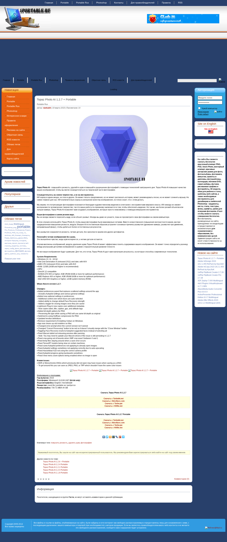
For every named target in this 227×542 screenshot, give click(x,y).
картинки (8, 243)
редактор (15, 246)
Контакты (118, 2)
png (14, 227)
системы (23, 246)
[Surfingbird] (123, 437)
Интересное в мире (17, 116)
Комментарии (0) (181, 479)
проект (14, 243)
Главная (49, 2)
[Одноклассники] (110, 437)
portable (23, 227)
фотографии (86, 443)
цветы (7, 254)
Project (27, 230)
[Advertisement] (113, 54)
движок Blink (22, 238)
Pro (6, 230)
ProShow (8, 233)
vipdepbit (47, 108)
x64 (13, 235)
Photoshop (101, 2)
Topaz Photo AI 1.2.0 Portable (55, 470)
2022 (6, 224)
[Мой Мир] (113, 437)
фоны (17, 248)
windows (8, 235)
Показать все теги (12, 259)
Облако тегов (13, 144)
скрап (7, 248)
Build (11, 224)
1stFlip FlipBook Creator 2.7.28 (211, 272)
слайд (12, 248)
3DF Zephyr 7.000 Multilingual (210, 281)
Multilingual (19, 224)
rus (17, 233)
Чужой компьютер (209, 108)
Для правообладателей (142, 2)
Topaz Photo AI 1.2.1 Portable (55, 467)
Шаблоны (13, 238)
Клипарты (25, 235)
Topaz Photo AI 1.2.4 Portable (55, 464)
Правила (166, 2)
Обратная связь (99, 80)
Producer (11, 230)
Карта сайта (13, 158)
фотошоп (19, 251)
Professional (19, 230)
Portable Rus (82, 2)
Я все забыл (203, 114)
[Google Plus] (120, 437)
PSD (13, 233)
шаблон (13, 254)
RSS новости (118, 80)
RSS (180, 2)
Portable (65, 2)
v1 (25, 233)
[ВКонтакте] (103, 437)
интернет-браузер (11, 240)
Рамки (7, 238)
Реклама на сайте (16, 130)
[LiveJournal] (116, 437)
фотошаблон (9, 251)
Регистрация (203, 112)
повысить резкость (59, 443)
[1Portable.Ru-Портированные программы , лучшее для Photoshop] (27, 30)
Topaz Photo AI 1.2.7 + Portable (211, 258)
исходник (22, 240)
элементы (24, 254)
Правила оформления (75, 80)
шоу (18, 254)
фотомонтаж (25, 248)
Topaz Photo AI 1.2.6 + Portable (56, 462)
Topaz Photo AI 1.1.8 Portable (55, 473)
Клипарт (18, 235)
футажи (27, 251)
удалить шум (74, 443)
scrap (21, 233)
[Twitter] (107, 437)
